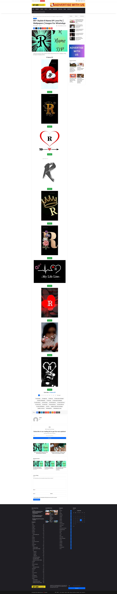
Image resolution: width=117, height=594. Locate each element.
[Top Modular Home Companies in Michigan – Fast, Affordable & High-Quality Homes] (73, 65)
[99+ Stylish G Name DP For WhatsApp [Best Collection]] (38, 464)
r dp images (38, 398)
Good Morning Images (36, 557)
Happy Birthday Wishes (36, 581)
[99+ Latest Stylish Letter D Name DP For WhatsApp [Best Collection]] (61, 464)
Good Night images (36, 558)
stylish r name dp (41, 408)
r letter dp (51, 398)
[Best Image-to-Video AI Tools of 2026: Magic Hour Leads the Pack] (73, 76)
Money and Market (35, 564)
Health (45, 9)
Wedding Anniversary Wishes (37, 582)
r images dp (45, 398)
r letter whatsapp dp (41, 400)
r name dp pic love (61, 402)
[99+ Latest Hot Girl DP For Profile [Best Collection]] (72, 34)
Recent (76, 16)
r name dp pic (45, 402)
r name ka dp (38, 404)
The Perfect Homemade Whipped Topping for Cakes (80, 68)
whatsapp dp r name (57, 408)
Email (34, 493)
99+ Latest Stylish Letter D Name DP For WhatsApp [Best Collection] (61, 468)
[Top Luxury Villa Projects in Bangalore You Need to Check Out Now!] (56, 522)
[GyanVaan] (38, 5)
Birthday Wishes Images (36, 548)
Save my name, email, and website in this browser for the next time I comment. (45, 497)
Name (34, 489)
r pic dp (48, 406)
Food (60, 535)
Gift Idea (33, 540)
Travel (64, 9)
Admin (36, 25)
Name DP (41, 16)
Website (51, 493)
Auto (33, 524)
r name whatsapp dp (40, 406)
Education (60, 9)
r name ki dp (45, 404)
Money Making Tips (36, 534)
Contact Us (69, 9)
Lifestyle (33, 561)
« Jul (73, 526)
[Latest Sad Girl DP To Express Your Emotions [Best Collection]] (72, 38)
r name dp (49, 400)
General (33, 538)
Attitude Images (35, 547)
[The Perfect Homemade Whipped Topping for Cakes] (80, 65)
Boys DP (35, 551)
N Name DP (53, 392)
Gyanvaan (46, 592)
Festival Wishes (35, 579)
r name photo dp (52, 404)
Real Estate (34, 568)
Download (49, 126)
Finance (61, 510)
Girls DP (35, 552)
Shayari (33, 569)
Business (37, 9)
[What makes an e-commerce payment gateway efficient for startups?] (47, 522)
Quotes (33, 565)
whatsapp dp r (49, 408)
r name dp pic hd (53, 402)
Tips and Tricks (34, 572)
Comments (82, 16)
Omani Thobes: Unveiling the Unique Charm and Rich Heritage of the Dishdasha (80, 80)
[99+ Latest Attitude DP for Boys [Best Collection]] (72, 30)
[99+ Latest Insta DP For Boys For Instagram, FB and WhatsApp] (72, 26)
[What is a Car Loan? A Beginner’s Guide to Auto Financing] (52, 522)
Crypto (33, 527)
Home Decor (55, 9)
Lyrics (33, 562)
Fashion (41, 9)
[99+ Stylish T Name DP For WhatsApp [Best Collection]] (50, 464)
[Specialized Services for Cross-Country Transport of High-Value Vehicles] (52, 516)
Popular (71, 16)
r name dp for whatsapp (57, 400)
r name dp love (37, 402)
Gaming (50, 9)
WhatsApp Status (62, 529)
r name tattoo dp (61, 404)
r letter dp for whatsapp (59, 398)
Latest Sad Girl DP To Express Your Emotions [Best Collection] (79, 38)
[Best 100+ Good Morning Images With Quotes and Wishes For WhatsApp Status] (72, 21)
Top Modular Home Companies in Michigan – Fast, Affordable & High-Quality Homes (73, 69)
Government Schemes (35, 541)
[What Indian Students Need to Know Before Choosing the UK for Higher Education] (47, 511)
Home (35, 16)
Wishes (33, 578)
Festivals (33, 531)
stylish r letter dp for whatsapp (57, 406)
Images (37, 16)
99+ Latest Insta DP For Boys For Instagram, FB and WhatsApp (79, 26)
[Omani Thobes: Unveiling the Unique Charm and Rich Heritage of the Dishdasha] (80, 76)
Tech (33, 9)
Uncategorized (34, 575)
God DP (35, 554)
